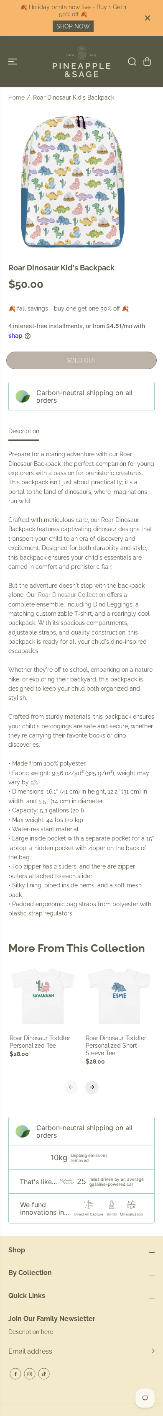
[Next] (92, 1087)
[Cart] (147, 61)
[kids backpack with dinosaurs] (73, 181)
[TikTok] (44, 1374)
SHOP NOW (73, 26)
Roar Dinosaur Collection (71, 594)
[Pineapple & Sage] (81, 62)
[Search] (132, 61)
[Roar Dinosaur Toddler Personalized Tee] (44, 997)
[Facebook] (15, 1374)
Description (23, 431)
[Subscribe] (151, 1352)
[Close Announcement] (147, 18)
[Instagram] (30, 1374)
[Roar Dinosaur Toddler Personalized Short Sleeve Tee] (120, 997)
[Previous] (71, 1087)
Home (16, 97)
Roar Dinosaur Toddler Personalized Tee (40, 1042)
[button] (13, 61)
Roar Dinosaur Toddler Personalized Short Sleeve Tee (116, 1045)
